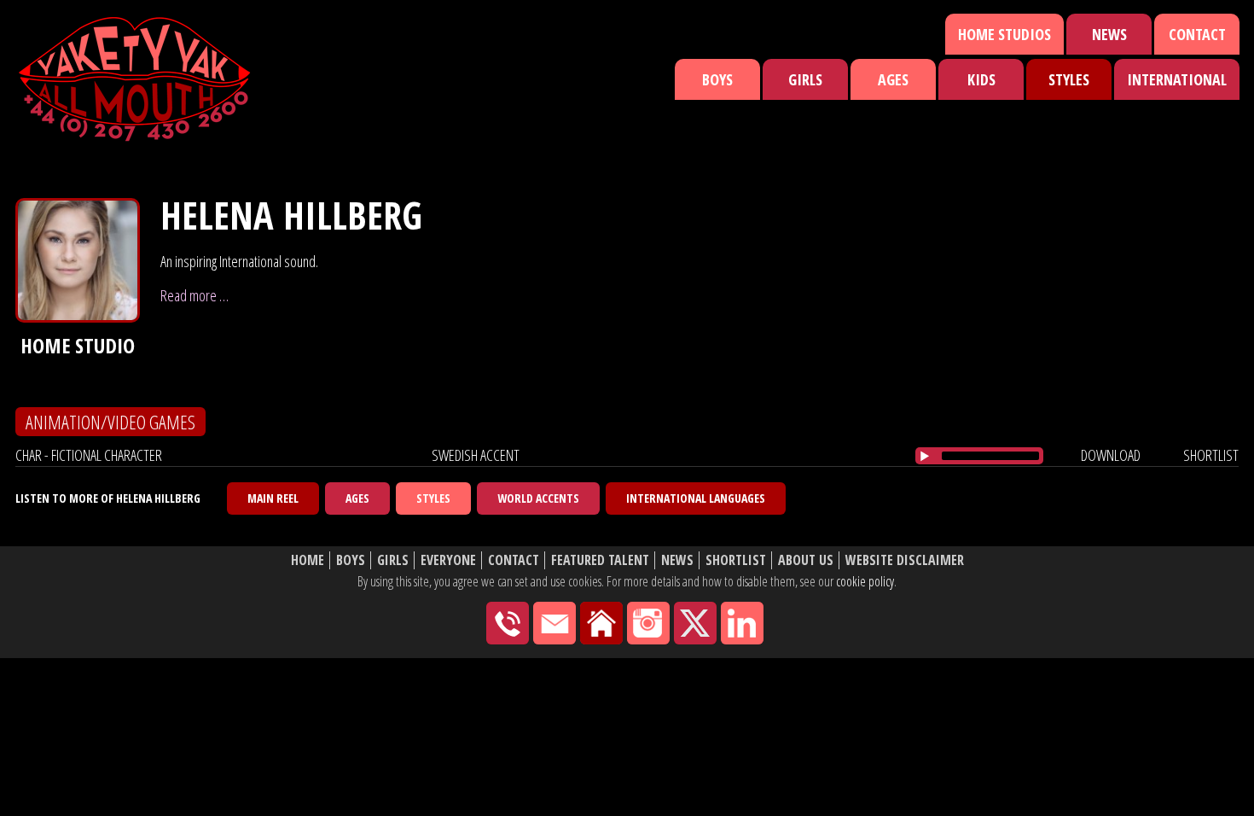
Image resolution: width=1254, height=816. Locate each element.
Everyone (448, 560)
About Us (805, 560)
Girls (805, 79)
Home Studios (1004, 34)
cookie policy (865, 581)
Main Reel (273, 498)
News (1109, 34)
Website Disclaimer (904, 560)
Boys (717, 79)
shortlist (1211, 455)
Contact (1197, 34)
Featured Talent (600, 560)
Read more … (194, 295)
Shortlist (735, 560)
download (1111, 455)
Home (307, 560)
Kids (981, 79)
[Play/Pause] (925, 456)
